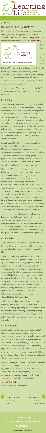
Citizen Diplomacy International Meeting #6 (11, 400)
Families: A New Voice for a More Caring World (20, 37)
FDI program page (35, 40)
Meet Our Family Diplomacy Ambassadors (36, 400)
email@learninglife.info (23, 430)
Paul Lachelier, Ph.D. (9, 382)
